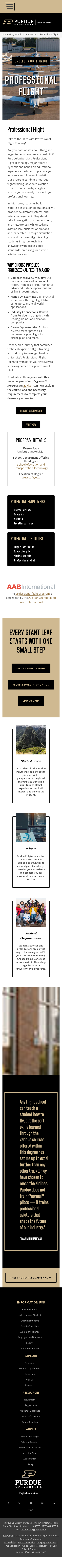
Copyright (8, 1535)
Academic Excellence (30, 1410)
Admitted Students (30, 1348)
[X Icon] (19, 1503)
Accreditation (29, 1458)
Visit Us (29, 1379)
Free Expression (12, 1545)
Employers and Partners (30, 1337)
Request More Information (31, 684)
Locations (30, 1374)
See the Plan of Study (30, 668)
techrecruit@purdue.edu (33, 1529)
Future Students (30, 1309)
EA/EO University (26, 1542)
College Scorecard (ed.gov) (35, 1545)
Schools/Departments (30, 1368)
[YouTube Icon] (31, 1503)
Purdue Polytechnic (12, 34)
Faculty (29, 1342)
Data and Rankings (30, 1441)
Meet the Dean (29, 1453)
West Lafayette (31, 477)
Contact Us (35, 1549)
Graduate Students (30, 1320)
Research (29, 1385)
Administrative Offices (30, 1447)
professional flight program (33, 593)
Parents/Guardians (30, 1326)
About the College (30, 1436)
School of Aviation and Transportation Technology (31, 466)
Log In (31, 1509)
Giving (30, 1464)
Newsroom (29, 1399)
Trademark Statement (31, 1538)
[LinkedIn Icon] (54, 1503)
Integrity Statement (46, 1542)
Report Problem (30, 1421)
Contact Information (30, 1416)
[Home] (31, 22)
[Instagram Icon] (42, 1503)
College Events (30, 1405)
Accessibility (10, 1542)
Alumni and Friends (29, 1331)
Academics (31, 34)
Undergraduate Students (30, 1315)
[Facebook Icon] (8, 1503)
